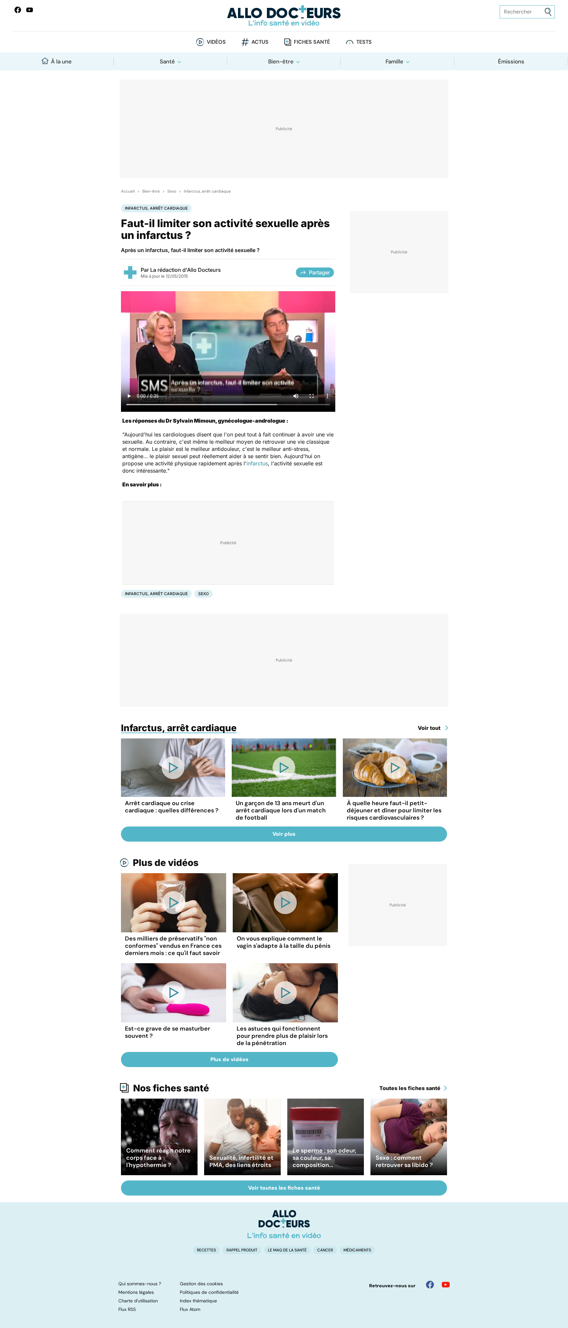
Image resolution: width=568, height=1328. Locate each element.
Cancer (325, 1250)
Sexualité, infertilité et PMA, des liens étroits (241, 1161)
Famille (394, 61)
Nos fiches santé (171, 1088)
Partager (319, 272)
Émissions (511, 61)
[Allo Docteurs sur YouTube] (29, 10)
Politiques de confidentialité (209, 1292)
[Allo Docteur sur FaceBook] (17, 10)
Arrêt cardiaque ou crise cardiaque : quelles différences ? (172, 806)
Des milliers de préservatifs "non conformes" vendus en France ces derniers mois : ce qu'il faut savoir (173, 946)
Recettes (206, 1250)
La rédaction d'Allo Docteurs (185, 270)
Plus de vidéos (166, 862)
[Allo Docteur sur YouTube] (446, 1284)
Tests (364, 41)
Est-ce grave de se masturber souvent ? (167, 1032)
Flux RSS (127, 1309)
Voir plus (284, 833)
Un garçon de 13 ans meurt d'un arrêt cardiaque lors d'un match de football (281, 810)
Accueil (128, 191)
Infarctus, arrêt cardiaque (207, 191)
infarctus (257, 463)
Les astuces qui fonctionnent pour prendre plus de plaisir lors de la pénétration (282, 1036)
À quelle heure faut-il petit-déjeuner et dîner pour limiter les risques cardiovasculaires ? (394, 810)
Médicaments (357, 1250)
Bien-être (281, 61)
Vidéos (216, 41)
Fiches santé (312, 41)
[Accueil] (284, 1224)
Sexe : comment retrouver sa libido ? (404, 1161)
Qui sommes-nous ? (139, 1284)
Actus (260, 41)
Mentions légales (136, 1292)
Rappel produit (241, 1250)
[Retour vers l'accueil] (284, 15)
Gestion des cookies (201, 1284)
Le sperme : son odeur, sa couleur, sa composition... (324, 1158)
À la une (61, 61)
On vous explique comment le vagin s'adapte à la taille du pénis (283, 942)
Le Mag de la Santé (287, 1250)
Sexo (171, 191)
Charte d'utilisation (138, 1301)
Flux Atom (190, 1309)
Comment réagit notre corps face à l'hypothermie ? (158, 1158)
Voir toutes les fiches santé (284, 1187)
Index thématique (198, 1301)
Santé (167, 61)
